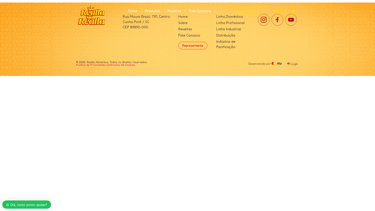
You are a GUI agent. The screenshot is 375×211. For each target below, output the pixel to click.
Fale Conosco (200, 11)
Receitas (174, 11)
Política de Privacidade (90, 64)
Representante (247, 11)
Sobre (132, 11)
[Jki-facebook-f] (285, 10)
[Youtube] (293, 10)
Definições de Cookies (121, 64)
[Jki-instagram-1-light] (277, 10)
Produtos (152, 11)
